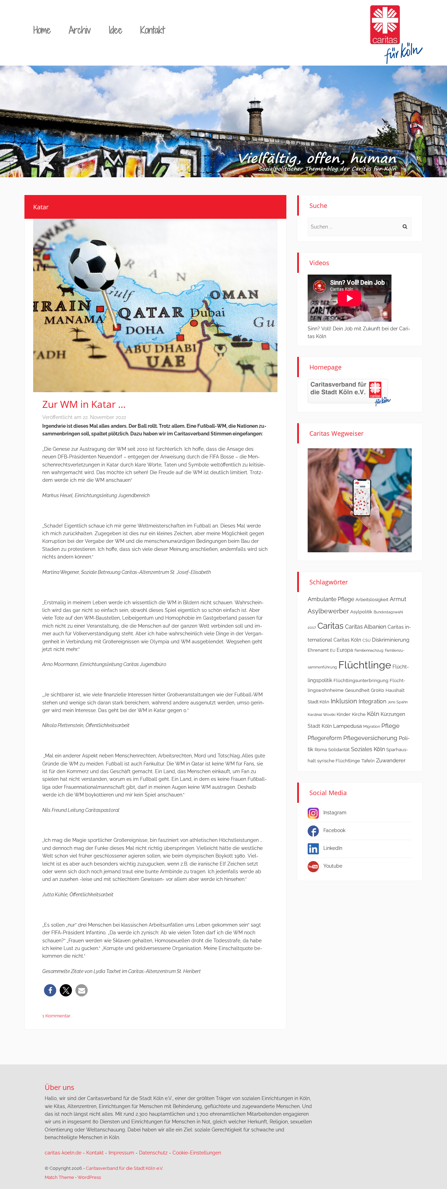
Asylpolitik (361, 611)
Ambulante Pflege (331, 599)
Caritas (330, 626)
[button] (50, 990)
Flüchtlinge (364, 665)
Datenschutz (153, 1153)
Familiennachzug (368, 650)
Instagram (334, 812)
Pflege (390, 725)
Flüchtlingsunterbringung (361, 680)
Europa (345, 650)
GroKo (377, 690)
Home (42, 30)
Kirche (359, 714)
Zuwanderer (390, 760)
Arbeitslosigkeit (372, 599)
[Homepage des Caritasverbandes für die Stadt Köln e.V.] (349, 392)
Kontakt (152, 30)
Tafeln (368, 760)
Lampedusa (347, 726)
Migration (371, 726)
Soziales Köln (368, 749)
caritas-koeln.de (63, 1153)
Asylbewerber (328, 611)
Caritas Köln (347, 640)
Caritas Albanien (365, 626)
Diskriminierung (390, 640)
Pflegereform (325, 738)
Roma (321, 749)
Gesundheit (357, 690)
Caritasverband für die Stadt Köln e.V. (124, 1168)
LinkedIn (332, 848)
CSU (366, 640)
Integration (372, 701)
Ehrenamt (318, 650)
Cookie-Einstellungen (197, 1153)
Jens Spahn (398, 702)
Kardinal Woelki (321, 714)
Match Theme (59, 1177)
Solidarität (339, 749)
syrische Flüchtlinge (338, 760)
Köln (373, 713)
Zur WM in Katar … (84, 404)
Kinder (344, 714)
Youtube (332, 866)
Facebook (334, 830)
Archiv (80, 30)
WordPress (89, 1177)
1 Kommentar (56, 1015)
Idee (115, 30)
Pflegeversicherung (370, 737)
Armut (398, 599)
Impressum (121, 1153)
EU (332, 650)
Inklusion (344, 701)
